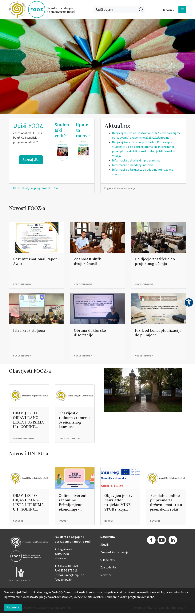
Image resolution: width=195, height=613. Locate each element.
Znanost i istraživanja (114, 552)
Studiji (104, 545)
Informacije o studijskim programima (136, 160)
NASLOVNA (107, 537)
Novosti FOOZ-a (27, 208)
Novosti (105, 575)
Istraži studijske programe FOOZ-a (35, 188)
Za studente (108, 567)
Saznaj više (30, 159)
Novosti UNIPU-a (28, 453)
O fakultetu (107, 560)
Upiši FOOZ (28, 125)
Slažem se (12, 607)
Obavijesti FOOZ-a (30, 370)
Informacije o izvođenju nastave (132, 165)
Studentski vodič (62, 130)
